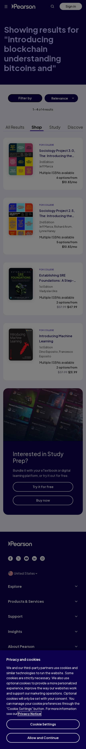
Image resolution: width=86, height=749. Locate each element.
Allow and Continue (43, 738)
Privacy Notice (29, 713)
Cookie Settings (43, 724)
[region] (43, 699)
